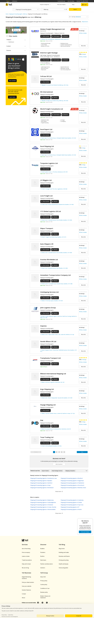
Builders (42, 548)
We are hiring (25, 568)
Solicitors (42, 568)
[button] (38, 9)
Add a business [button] (59, 464)
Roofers (42, 556)
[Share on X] (47, 602)
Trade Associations (27, 560)
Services (25, 544)
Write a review (83, 33)
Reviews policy (44, 592)
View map (16, 30)
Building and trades (64, 552)
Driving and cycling (63, 560)
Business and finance (64, 556)
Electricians (43, 560)
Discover (43, 544)
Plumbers (42, 552)
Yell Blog (62, 544)
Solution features (26, 590)
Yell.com (8, 1)
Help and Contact (26, 564)
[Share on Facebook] (38, 602)
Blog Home (62, 548)
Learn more (12, 97)
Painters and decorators (46, 564)
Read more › (85, 21)
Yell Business (14, 1)
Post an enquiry (26, 552)
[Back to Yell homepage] (9, 4)
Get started (12, 80)
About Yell (43, 577)
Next (82, 452)
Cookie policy (43, 584)
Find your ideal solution (28, 582)
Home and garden (63, 568)
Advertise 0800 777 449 (82, 1)
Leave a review (25, 556)
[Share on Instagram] (42, 602)
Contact (24, 594)
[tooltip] (66, 9)
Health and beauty (63, 564)
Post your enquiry (61, 4)
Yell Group (44, 573)
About (23, 597)
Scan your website (26, 586)
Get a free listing (71, 1)
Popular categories (44, 4)
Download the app (61, 1)
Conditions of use (44, 588)
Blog (73, 4)
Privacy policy (43, 580)
